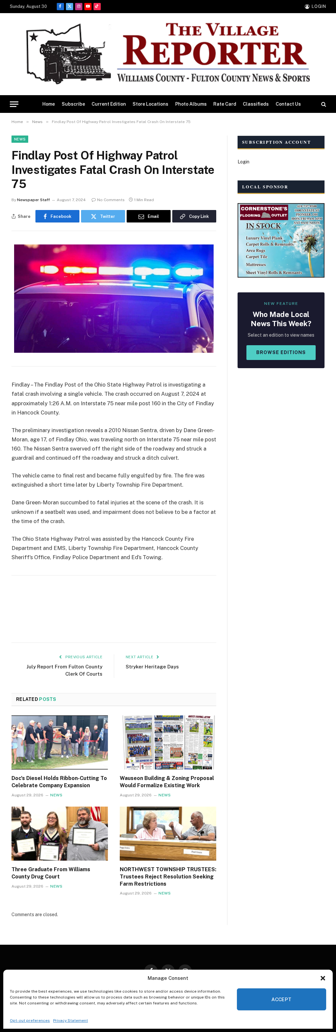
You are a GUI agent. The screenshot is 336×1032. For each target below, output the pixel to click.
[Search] (323, 104)
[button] (323, 978)
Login (243, 161)
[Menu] (14, 104)
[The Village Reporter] (168, 54)
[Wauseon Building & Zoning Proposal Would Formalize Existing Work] (168, 742)
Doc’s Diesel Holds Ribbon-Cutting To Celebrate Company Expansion (59, 782)
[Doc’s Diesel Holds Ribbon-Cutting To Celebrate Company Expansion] (59, 742)
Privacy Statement (70, 1020)
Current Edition (109, 104)
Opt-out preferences (30, 1020)
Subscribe (73, 104)
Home (48, 104)
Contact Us (288, 104)
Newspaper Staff (33, 200)
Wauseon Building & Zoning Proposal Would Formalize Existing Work (167, 782)
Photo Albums (191, 104)
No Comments (111, 200)
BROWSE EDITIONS (281, 352)
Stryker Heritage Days (152, 666)
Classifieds (256, 104)
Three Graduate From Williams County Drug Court (50, 873)
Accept (281, 999)
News (20, 139)
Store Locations (150, 104)
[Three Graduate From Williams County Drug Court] (59, 834)
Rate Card (224, 104)
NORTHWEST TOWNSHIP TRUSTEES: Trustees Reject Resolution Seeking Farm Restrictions (168, 876)
